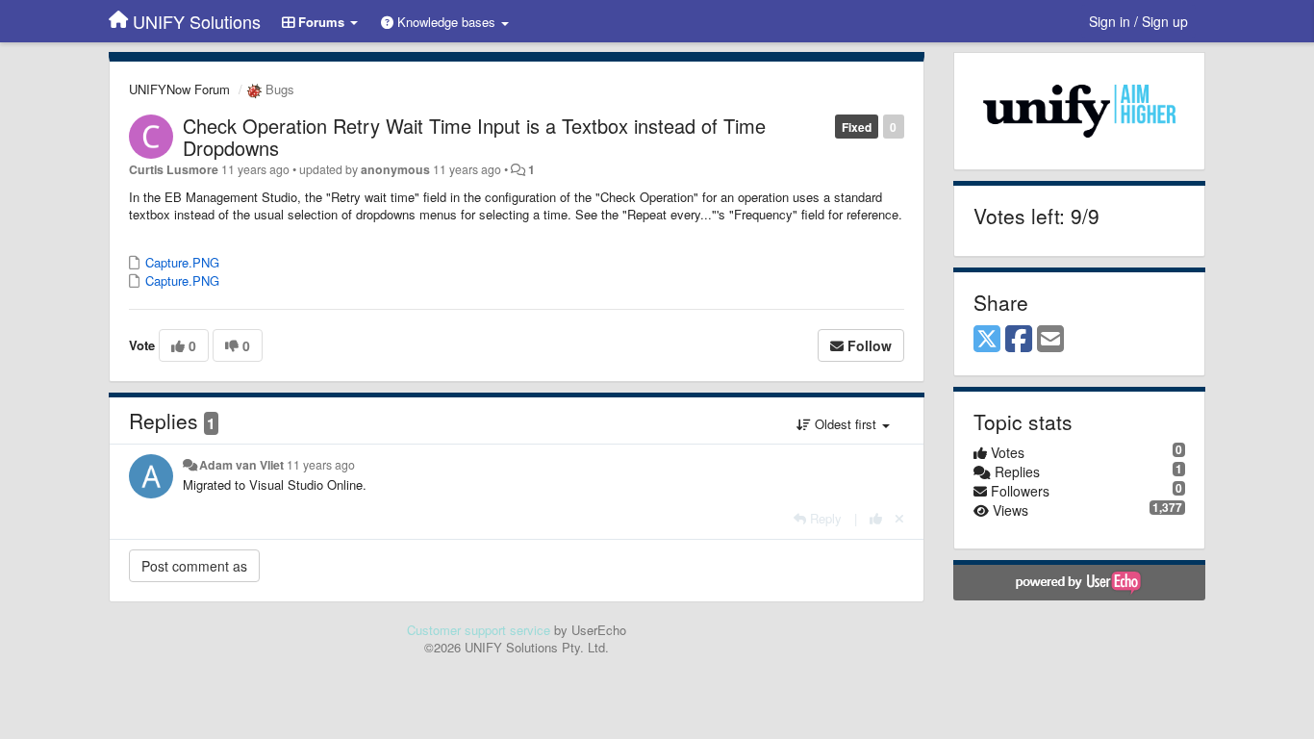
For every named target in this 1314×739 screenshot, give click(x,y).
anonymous (395, 169)
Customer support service (478, 630)
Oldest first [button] (845, 424)
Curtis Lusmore (173, 169)
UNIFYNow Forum (179, 89)
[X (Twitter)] (986, 339)
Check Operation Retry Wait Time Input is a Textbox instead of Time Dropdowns (474, 137)
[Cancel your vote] (899, 518)
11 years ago (321, 464)
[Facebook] (1018, 339)
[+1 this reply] (876, 518)
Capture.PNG (180, 262)
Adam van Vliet (241, 464)
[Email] (1050, 339)
